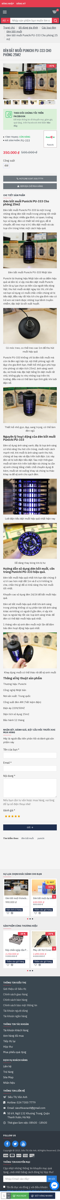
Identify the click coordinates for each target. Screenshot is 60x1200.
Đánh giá (8, 810)
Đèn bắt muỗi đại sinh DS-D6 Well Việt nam (44, 898)
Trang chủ (9, 27)
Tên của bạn (10, 749)
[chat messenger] (54, 1186)
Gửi (28, 827)
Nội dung (8, 775)
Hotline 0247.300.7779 (31, 178)
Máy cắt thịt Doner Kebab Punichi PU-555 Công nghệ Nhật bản (44, 950)
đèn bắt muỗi (27, 838)
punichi (41, 838)
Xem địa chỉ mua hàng (31, 186)
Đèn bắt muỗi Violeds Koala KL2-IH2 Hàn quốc (16, 898)
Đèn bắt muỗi (14, 31)
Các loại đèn (49, 27)
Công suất (9, 160)
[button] (8, 102)
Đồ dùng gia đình (28, 27)
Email (6, 762)
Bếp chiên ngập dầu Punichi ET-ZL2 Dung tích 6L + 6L (16, 950)
